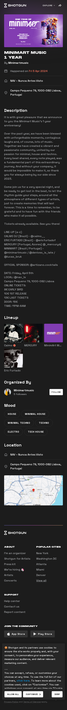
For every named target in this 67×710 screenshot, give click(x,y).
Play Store (45, 633)
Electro (13, 431)
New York (42, 553)
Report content (14, 612)
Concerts (10, 580)
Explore (48, 5)
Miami (40, 569)
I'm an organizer (15, 553)
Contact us (11, 606)
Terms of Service (32, 701)
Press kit (10, 564)
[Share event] (60, 5)
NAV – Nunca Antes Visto (26, 454)
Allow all (13, 694)
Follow (56, 392)
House (12, 414)
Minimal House (35, 414)
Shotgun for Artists (17, 558)
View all (41, 580)
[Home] (15, 5)
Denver (41, 575)
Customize (32, 694)
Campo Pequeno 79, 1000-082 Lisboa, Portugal (35, 466)
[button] (56, 392)
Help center (12, 601)
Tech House (36, 431)
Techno (44, 422)
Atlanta (41, 564)
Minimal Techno (19, 422)
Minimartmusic (18, 63)
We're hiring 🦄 (14, 569)
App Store (18, 633)
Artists (8, 575)
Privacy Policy (11, 701)
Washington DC (46, 558)
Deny (57, 694)
